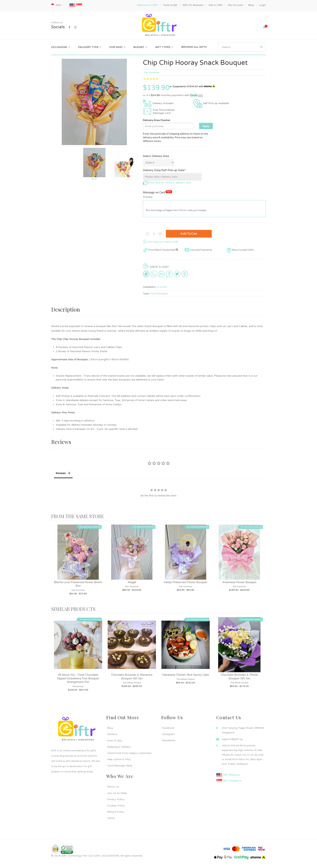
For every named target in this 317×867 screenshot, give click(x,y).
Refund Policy (115, 811)
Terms (111, 818)
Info (200, 95)
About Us (113, 786)
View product (78, 555)
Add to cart (188, 234)
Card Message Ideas (119, 765)
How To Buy (114, 740)
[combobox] (241, 47)
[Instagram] (75, 27)
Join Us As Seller (117, 793)
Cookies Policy (116, 805)
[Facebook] (69, 27)
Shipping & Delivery (119, 746)
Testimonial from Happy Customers (129, 753)
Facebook (168, 727)
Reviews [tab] (61, 473)
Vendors (112, 734)
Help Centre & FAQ (119, 759)
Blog (110, 727)
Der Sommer (151, 72)
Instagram (168, 734)
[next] (262, 563)
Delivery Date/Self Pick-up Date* (164, 170)
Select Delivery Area (156, 156)
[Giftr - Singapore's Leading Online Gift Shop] (158, 25)
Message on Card (157, 192)
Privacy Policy (115, 799)
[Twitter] (177, 274)
